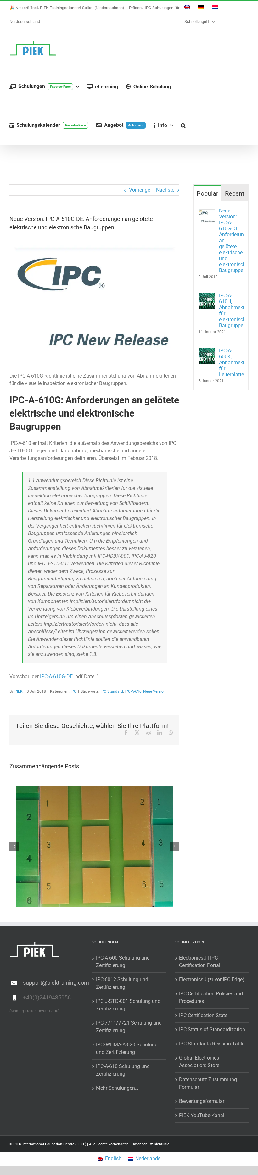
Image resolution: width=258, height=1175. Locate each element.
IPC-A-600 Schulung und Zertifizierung (123, 961)
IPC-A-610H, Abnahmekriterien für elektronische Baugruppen (231, 310)
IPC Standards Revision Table (211, 1043)
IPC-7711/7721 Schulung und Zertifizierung (129, 1026)
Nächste (165, 190)
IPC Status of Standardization (212, 1029)
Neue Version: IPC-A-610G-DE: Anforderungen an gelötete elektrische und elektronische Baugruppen (231, 240)
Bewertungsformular (201, 1101)
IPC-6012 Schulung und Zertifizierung (122, 983)
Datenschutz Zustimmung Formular (208, 1083)
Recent (234, 193)
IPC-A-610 (133, 691)
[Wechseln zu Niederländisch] (215, 8)
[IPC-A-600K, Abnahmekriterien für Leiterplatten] (207, 351)
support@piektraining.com (53, 982)
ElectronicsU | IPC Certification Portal (199, 961)
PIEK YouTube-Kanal (201, 1115)
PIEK (18, 691)
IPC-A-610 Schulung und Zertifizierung (123, 1070)
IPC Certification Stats (203, 1015)
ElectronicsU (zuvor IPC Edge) (211, 979)
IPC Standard (111, 691)
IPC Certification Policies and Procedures (211, 997)
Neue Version (154, 691)
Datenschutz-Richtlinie (150, 1144)
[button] (183, 125)
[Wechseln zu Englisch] (187, 8)
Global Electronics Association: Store (199, 1061)
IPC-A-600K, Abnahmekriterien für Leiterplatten (231, 363)
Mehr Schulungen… (117, 1088)
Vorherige (139, 190)
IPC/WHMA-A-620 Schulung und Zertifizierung (127, 1048)
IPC (73, 691)
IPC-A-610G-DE (56, 677)
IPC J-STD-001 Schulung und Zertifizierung (128, 1004)
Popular (207, 193)
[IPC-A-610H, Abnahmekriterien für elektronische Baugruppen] (207, 296)
